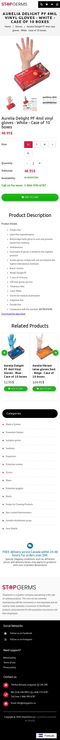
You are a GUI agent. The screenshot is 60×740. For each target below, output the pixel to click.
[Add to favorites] (26, 336)
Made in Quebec (13, 424)
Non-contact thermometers (19, 512)
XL (28, 153)
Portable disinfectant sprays (19, 520)
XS (28, 144)
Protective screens (14, 464)
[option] (46, 735)
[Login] (51, 4)
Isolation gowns (13, 440)
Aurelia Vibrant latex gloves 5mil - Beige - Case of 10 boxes (44, 371)
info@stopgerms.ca (26, 703)
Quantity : (8, 163)
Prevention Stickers (15, 432)
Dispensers (11, 456)
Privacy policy (9, 667)
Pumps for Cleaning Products (19, 504)
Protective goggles (14, 488)
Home (8, 26)
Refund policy (9, 657)
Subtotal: (8, 170)
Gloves (18, 26)
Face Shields (12, 528)
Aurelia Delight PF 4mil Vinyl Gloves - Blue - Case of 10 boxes (15, 371)
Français (49, 735)
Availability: (9, 178)
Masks (9, 496)
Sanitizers (10, 448)
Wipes (9, 480)
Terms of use (9, 662)
